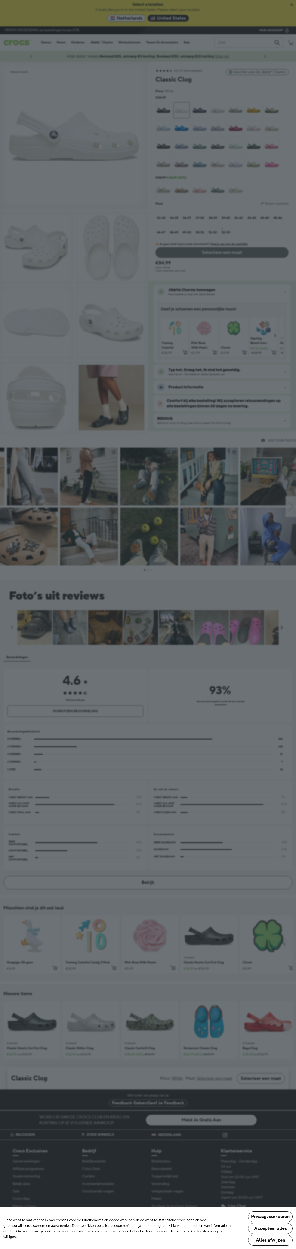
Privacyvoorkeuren (270, 1217)
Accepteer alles (270, 1228)
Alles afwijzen (270, 1240)
